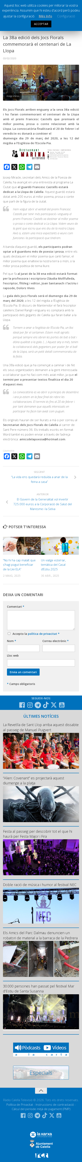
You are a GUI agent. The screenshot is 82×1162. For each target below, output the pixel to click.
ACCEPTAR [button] (41, 24)
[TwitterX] (54, 705)
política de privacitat (43, 634)
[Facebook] (22, 705)
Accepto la (35, 634)
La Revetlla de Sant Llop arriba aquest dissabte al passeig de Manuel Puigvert (41, 727)
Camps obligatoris (21, 684)
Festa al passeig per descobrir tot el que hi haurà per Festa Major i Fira (37, 834)
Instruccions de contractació (55, 1104)
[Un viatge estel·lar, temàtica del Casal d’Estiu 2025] (60, 546)
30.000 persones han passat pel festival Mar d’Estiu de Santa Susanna (38, 988)
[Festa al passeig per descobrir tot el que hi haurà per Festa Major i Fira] (41, 857)
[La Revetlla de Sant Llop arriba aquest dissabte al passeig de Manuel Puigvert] (41, 751)
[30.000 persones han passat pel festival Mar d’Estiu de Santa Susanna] (41, 1012)
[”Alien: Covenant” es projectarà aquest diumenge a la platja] (41, 804)
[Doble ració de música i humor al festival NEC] (41, 906)
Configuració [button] (66, 16)
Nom (11, 641)
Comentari (15, 606)
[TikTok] (46, 705)
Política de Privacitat (19, 1104)
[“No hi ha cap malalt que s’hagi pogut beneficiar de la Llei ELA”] (22, 546)
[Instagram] (30, 705)
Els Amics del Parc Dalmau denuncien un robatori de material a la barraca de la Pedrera (40, 935)
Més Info (45, 16)
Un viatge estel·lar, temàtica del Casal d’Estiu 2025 (53, 564)
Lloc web (13, 655)
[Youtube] (62, 705)
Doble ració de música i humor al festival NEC (39, 884)
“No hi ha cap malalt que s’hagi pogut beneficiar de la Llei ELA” (19, 564)
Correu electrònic (55, 641)
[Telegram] (38, 705)
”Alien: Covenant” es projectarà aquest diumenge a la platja (33, 780)
